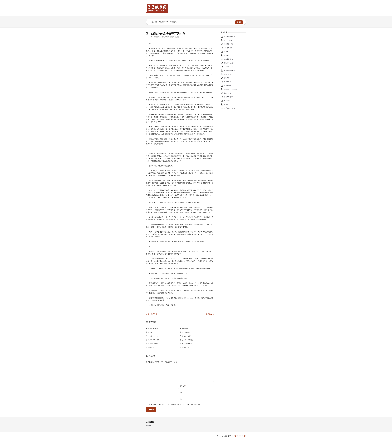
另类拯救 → (210, 314)
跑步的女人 (227, 93)
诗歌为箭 (151, 347)
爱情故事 (157, 37)
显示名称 (183, 386)
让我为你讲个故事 (154, 340)
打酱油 (226, 104)
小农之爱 (226, 100)
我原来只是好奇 (153, 328)
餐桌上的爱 (227, 82)
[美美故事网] (157, 8)
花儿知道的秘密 (187, 344)
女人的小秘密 (186, 336)
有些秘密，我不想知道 (230, 89)
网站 (181, 399)
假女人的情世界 (228, 97)
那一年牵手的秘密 (187, 340)
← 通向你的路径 (151, 314)
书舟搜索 (148, 425)
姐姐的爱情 (227, 85)
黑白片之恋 (185, 347)
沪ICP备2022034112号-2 (239, 436)
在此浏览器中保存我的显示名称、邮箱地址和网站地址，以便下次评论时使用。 (174, 404)
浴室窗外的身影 (153, 336)
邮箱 (181, 392)
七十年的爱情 (186, 332)
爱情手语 (185, 328)
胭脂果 (150, 332)
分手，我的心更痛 (229, 108)
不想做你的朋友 (153, 344)
